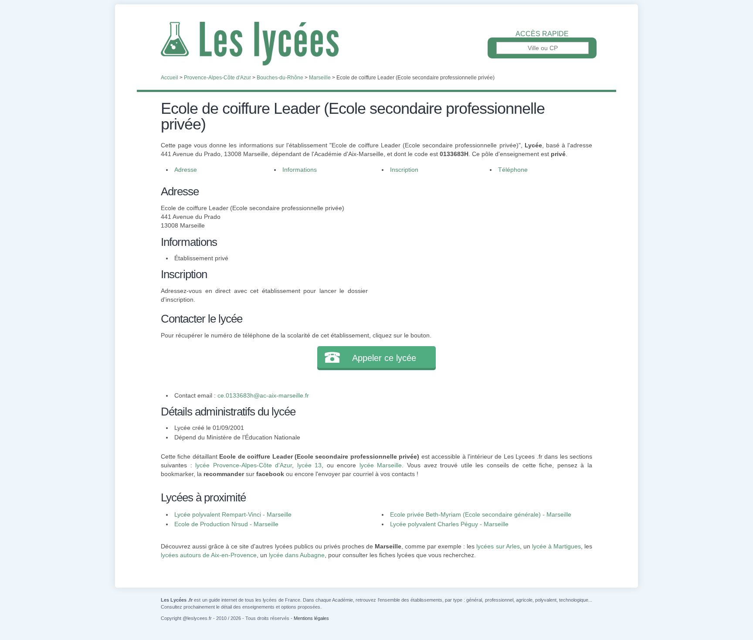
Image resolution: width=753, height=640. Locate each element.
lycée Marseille (381, 465)
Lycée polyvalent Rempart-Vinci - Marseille (233, 514)
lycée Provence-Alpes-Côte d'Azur (243, 465)
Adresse (185, 169)
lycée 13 (309, 465)
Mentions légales (311, 618)
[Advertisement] (480, 244)
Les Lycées (376, 43)
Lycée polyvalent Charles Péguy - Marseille (449, 524)
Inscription (404, 169)
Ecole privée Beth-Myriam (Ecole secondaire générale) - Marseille (480, 514)
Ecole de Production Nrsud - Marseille (226, 524)
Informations (299, 169)
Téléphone (513, 169)
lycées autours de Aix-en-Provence (209, 554)
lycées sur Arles (497, 546)
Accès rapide (542, 34)
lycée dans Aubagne (297, 554)
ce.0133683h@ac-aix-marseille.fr (263, 395)
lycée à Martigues (556, 546)
